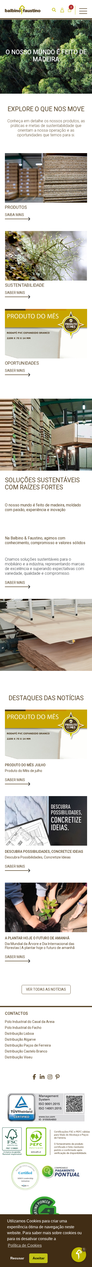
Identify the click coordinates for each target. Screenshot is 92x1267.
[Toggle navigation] (83, 10)
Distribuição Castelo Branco (26, 1051)
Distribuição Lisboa (19, 1033)
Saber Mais (15, 293)
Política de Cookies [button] (25, 1245)
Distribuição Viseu (18, 1057)
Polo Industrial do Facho (23, 1028)
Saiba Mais (14, 215)
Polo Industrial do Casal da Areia (29, 1022)
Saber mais (15, 583)
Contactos (16, 1013)
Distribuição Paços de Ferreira (28, 1045)
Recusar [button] (17, 1258)
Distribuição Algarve (20, 1039)
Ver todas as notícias (46, 989)
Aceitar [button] (38, 1258)
